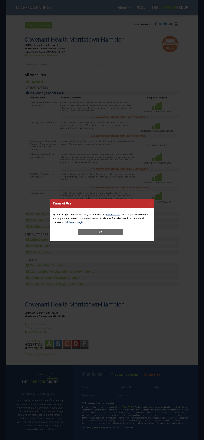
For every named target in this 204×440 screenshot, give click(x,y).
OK (100, 232)
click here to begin (73, 222)
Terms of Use (113, 214)
